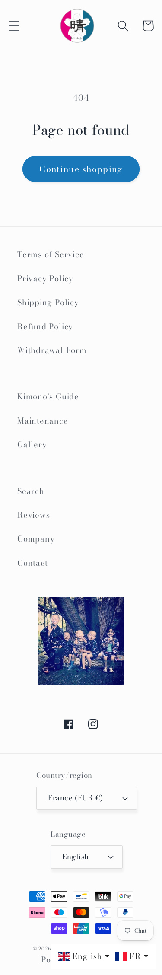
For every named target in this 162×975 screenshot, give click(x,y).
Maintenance (42, 421)
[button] (14, 25)
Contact (32, 563)
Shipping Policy (48, 302)
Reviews (33, 515)
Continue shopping (80, 168)
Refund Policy (45, 326)
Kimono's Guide (48, 396)
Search (30, 491)
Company (35, 539)
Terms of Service (50, 254)
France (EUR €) (75, 797)
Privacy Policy (45, 278)
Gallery (32, 444)
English (75, 856)
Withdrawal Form (52, 350)
